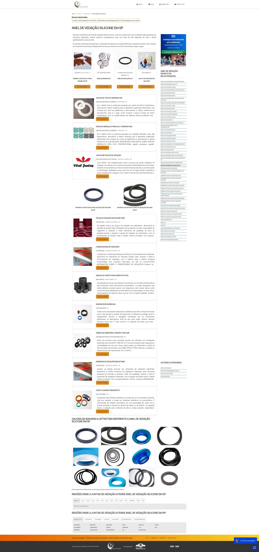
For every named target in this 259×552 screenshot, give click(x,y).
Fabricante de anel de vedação (170, 191)
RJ (83, 500)
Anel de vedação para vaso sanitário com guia (172, 99)
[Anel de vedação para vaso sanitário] (113, 478)
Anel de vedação (166, 368)
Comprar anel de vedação (169, 168)
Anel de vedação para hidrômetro (172, 162)
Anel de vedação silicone (169, 111)
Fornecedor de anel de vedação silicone (171, 202)
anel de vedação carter (168, 237)
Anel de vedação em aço (168, 147)
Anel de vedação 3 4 (167, 120)
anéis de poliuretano (167, 234)
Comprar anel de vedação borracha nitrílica (84, 20)
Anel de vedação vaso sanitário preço (173, 103)
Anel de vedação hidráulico (170, 152)
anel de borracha (166, 220)
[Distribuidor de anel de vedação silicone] (169, 457)
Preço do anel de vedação (169, 211)
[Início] (81, 4)
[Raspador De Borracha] (82, 322)
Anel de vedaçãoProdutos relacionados (169, 73)
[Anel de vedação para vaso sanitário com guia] (169, 478)
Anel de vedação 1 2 (167, 133)
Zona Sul (106, 519)
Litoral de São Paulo (139, 519)
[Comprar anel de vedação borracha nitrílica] (169, 436)
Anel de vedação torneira (169, 114)
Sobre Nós (165, 4)
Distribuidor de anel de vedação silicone (108, 20)
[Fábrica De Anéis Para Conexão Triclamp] (82, 350)
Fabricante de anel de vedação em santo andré (171, 194)
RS (112, 500)
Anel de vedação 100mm (168, 87)
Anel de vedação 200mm (168, 135)
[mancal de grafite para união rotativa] (82, 293)
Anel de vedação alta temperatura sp (173, 144)
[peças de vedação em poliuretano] (82, 236)
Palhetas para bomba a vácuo (170, 371)
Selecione (76, 500)
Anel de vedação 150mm (168, 117)
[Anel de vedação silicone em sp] (93, 195)
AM (138, 500)
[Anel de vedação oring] (141, 436)
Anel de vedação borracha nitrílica (130, 20)
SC (107, 500)
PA (143, 500)
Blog (152, 4)
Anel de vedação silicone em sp (170, 165)
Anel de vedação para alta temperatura (169, 126)
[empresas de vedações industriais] (82, 379)
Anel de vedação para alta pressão (172, 155)
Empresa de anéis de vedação (170, 183)
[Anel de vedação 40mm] (85, 436)
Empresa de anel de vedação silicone (172, 185)
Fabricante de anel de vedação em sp (172, 198)
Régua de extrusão (167, 374)
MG (88, 500)
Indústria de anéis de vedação (170, 205)
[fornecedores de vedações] (82, 264)
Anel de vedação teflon (168, 138)
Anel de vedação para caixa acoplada (173, 90)
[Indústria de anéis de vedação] (85, 457)
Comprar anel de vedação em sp (171, 175)
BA (121, 500)
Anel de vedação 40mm (168, 106)
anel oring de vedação (168, 231)
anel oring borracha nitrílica (170, 228)
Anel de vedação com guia (169, 84)
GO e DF (132, 500)
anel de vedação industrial (169, 239)
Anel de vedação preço (168, 130)
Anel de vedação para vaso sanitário (172, 81)
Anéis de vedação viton (168, 141)
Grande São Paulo (126, 519)
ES (93, 500)
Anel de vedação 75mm (168, 108)
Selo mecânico (165, 376)
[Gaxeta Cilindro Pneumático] (82, 408)
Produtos (180, 4)
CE (126, 500)
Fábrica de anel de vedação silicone (172, 188)
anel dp (163, 225)
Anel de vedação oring (168, 93)
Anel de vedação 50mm (168, 96)
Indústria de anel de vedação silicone (173, 208)
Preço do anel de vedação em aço (171, 214)
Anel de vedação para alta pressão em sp (173, 159)
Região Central (78, 519)
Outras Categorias (171, 362)
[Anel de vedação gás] (113, 457)
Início (140, 4)
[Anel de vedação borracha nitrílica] (113, 436)
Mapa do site (172, 538)
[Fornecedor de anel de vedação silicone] (141, 457)
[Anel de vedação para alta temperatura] (85, 478)
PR (102, 500)
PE (116, 500)
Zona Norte (88, 519)
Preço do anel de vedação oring (171, 217)
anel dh (163, 222)
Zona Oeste (98, 519)
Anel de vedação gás (167, 150)
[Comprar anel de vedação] (141, 478)
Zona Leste (115, 519)
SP (97, 500)
